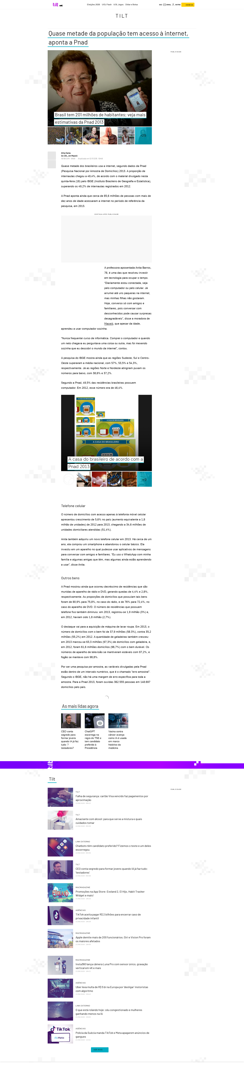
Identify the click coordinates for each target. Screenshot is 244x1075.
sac (160, 5)
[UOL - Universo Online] (61, 5)
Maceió (108, 323)
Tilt (122, 16)
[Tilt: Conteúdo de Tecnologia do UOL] (55, 4)
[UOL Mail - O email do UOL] (167, 4)
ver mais (98, 1050)
